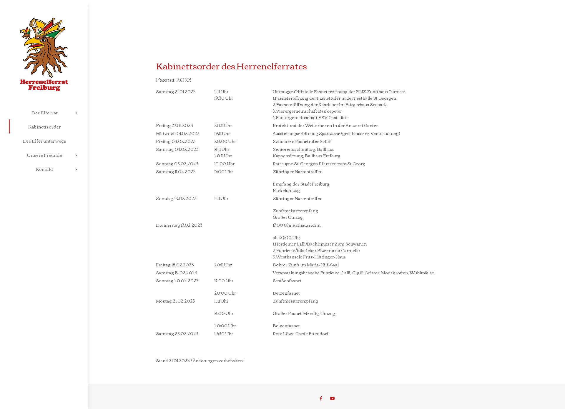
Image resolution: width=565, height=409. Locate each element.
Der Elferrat (44, 112)
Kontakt (44, 169)
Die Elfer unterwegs (44, 140)
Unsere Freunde (44, 155)
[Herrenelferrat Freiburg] (44, 45)
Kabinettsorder (44, 126)
